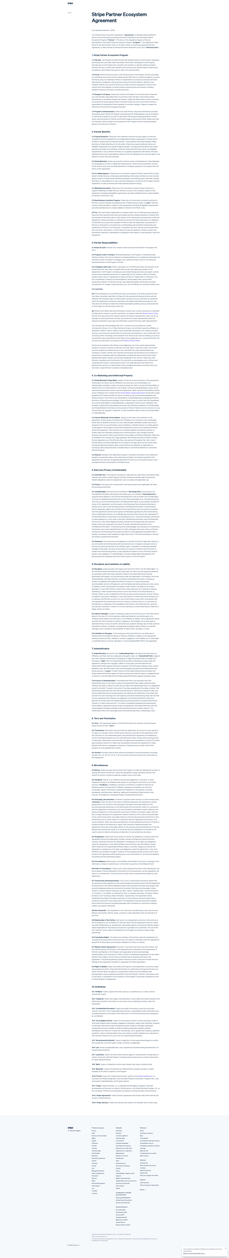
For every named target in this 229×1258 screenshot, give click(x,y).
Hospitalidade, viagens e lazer (125, 1173)
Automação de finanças (123, 1146)
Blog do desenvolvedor (123, 1225)
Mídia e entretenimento (123, 1178)
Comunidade (144, 1138)
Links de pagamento (98, 1173)
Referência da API (121, 1212)
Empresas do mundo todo (124, 1148)
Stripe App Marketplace (123, 1197)
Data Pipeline (96, 1153)
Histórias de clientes (146, 1133)
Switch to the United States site (193, 1253)
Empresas (119, 1131)
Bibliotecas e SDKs (122, 1220)
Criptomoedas (96, 1151)
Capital (94, 1141)
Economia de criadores (123, 1166)
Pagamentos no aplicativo (124, 1151)
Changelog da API (121, 1217)
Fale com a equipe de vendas (149, 1175)
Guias (142, 1131)
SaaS (117, 1161)
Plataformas (120, 1158)
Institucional (144, 1163)
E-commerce (120, 1141)
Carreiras (143, 1168)
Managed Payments (98, 1171)
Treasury (94, 1193)
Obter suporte (144, 1182)
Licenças (143, 1148)
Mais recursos (144, 1156)
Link (93, 1168)
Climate (94, 1146)
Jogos (118, 1171)
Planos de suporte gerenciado (149, 1185)
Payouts (94, 1178)
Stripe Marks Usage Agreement (133, 393)
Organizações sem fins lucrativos (126, 1181)
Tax (93, 1188)
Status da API (120, 1215)
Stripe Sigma (96, 1186)
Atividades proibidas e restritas (150, 1146)
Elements (95, 1156)
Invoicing (94, 1163)
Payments (95, 1176)
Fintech (118, 1168)
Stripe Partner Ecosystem (124, 1200)
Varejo (118, 1188)
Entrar (142, 1190)
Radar (93, 1181)
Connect (94, 1148)
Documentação (120, 1210)
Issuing (94, 1166)
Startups (118, 1133)
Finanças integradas (122, 1143)
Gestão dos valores (122, 1156)
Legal (69, 12)
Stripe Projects (120, 1222)
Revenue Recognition (98, 1183)
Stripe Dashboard (145, 1076)
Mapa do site (144, 1151)
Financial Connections (98, 1158)
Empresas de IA (121, 1163)
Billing (93, 1138)
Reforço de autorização (99, 1136)
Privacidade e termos (146, 1143)
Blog (141, 1136)
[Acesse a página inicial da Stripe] (70, 1128)
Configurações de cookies (148, 1153)
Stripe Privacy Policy (150, 313)
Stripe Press (144, 1173)
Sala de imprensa (145, 1170)
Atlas (93, 1133)
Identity (94, 1161)
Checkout (95, 1143)
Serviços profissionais (123, 1183)
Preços (94, 1131)
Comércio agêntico (122, 1136)
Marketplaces (120, 1153)
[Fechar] (225, 1248)
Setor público (120, 1186)
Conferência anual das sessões (149, 1141)
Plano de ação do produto (148, 1165)
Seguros (118, 1176)
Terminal (94, 1191)
